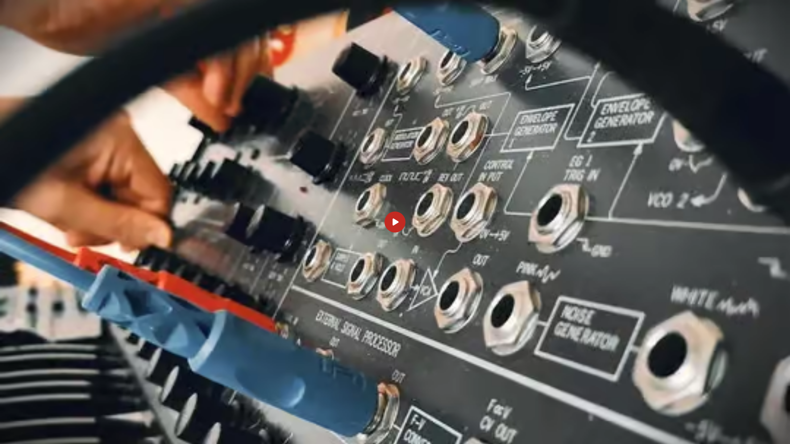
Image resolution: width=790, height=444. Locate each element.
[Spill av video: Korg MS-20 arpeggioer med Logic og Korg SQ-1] (395, 222)
